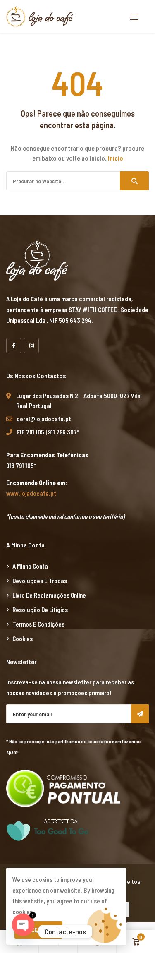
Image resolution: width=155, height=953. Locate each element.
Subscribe (140, 713)
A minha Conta (30, 566)
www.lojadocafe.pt (31, 493)
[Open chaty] (23, 931)
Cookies (22, 638)
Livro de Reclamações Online (49, 595)
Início (115, 158)
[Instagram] (31, 345)
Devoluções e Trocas (39, 580)
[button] (134, 17)
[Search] (134, 180)
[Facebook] (13, 345)
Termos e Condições (38, 624)
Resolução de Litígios (40, 609)
